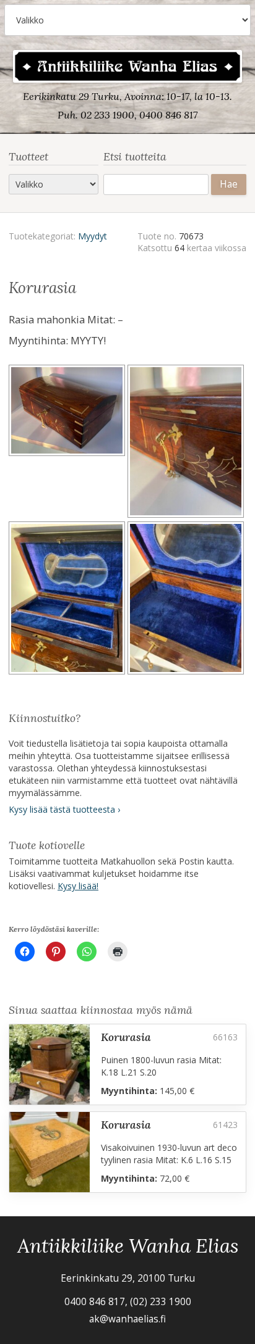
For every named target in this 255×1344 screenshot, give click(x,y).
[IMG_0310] (68, 599)
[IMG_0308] (186, 443)
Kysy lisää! (78, 886)
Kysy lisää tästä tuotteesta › (64, 809)
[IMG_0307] (68, 443)
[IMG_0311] (186, 599)
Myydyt (92, 236)
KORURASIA (126, 1037)
